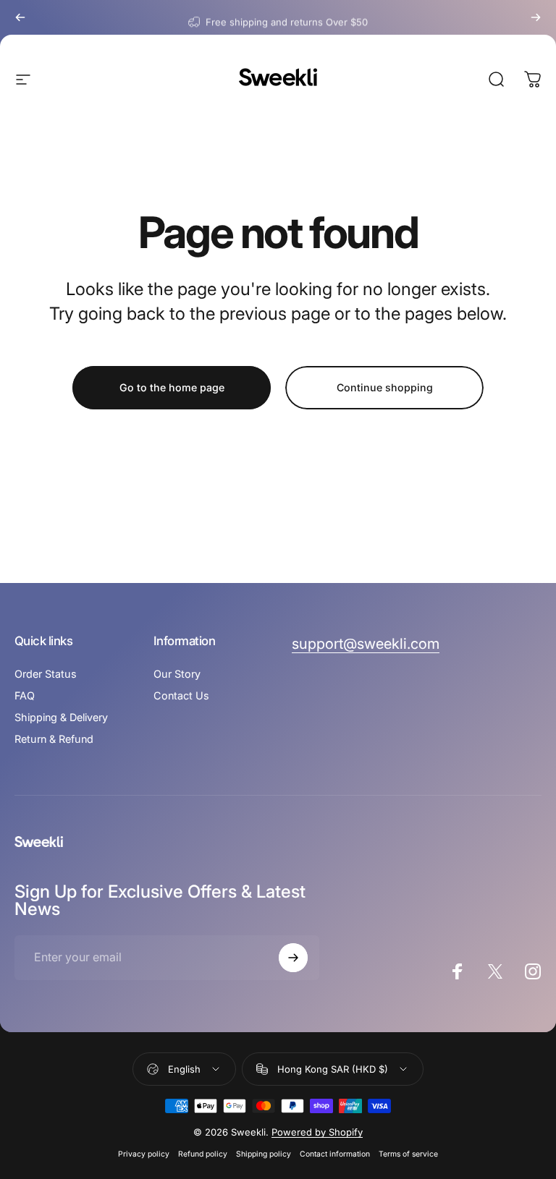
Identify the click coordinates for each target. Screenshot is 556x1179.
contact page (335, 17)
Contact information (335, 1154)
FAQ (24, 695)
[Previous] (20, 17)
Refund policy (202, 1154)
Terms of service (408, 1154)
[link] (365, 644)
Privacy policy (143, 1154)
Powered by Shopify (317, 1132)
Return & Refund (53, 739)
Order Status (45, 674)
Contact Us (181, 695)
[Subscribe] (293, 957)
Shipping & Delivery (61, 717)
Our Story (177, 674)
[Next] (536, 17)
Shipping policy (263, 1154)
